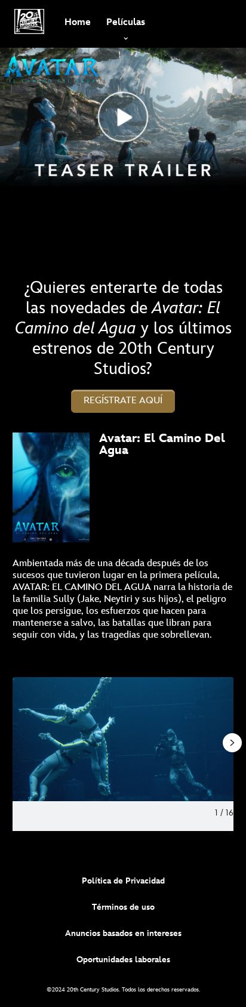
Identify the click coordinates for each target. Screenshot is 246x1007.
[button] (123, 401)
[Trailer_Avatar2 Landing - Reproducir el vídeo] (123, 116)
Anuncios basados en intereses (123, 933)
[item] (125, 21)
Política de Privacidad (123, 881)
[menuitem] (77, 21)
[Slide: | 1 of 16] (123, 739)
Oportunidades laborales (123, 960)
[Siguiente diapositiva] (224, 739)
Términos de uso (123, 907)
